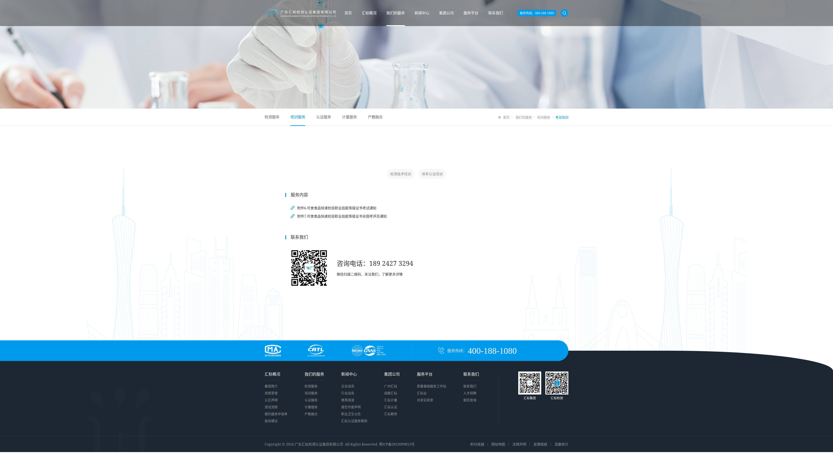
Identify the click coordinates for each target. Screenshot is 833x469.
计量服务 (349, 116)
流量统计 (561, 444)
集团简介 (271, 386)
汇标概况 (369, 12)
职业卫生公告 (351, 414)
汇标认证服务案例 (354, 421)
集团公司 (446, 12)
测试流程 (271, 407)
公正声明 (271, 400)
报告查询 (469, 400)
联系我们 (495, 12)
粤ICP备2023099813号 (397, 444)
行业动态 (347, 393)
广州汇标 (390, 386)
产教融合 (375, 116)
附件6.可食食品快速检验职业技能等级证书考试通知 (336, 208)
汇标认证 (390, 407)
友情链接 (540, 444)
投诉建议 (271, 421)
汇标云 (422, 393)
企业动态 (347, 386)
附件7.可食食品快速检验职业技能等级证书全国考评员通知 (342, 216)
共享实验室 (425, 400)
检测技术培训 (400, 174)
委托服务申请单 (276, 414)
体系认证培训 (432, 174)
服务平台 (471, 12)
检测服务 (272, 116)
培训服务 (543, 117)
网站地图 (498, 444)
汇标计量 (390, 400)
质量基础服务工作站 (431, 386)
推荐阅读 (347, 400)
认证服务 (323, 116)
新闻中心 (422, 12)
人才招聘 (469, 393)
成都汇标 (390, 393)
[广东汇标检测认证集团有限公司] (300, 13)
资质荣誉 (271, 393)
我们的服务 (395, 12)
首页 (348, 12)
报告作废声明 (351, 407)
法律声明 (519, 444)
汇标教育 (390, 414)
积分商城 (477, 444)
